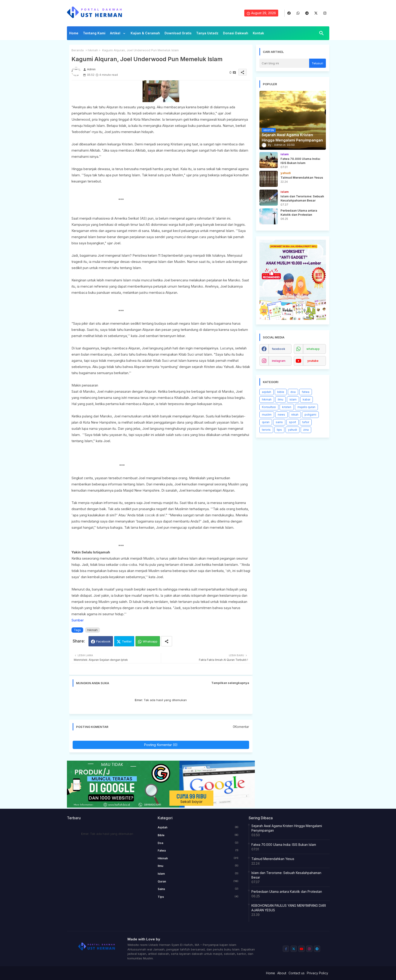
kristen (286, 407)
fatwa (305, 392)
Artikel (115, 33)
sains (279, 422)
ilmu (280, 399)
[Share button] (166, 641)
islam (293, 399)
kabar (306, 399)
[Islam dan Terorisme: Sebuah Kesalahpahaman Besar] (268, 198)
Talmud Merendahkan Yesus (272, 859)
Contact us (297, 973)
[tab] (74, 34)
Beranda (78, 50)
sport (292, 422)
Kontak (258, 33)
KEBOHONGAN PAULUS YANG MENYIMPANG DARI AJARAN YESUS (288, 908)
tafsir (305, 422)
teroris (266, 429)
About (281, 973)
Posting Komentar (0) (161, 745)
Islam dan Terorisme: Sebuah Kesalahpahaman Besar (286, 875)
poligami (310, 414)
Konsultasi (269, 407)
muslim (267, 414)
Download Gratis (178, 33)
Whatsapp (150, 641)
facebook (278, 349)
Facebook (103, 641)
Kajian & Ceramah (145, 33)
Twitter (127, 641)
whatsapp (313, 349)
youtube (313, 360)
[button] (321, 33)
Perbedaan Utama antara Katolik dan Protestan (286, 891)
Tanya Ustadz (207, 33)
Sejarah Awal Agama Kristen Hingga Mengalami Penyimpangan (286, 828)
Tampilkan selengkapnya (230, 683)
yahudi (292, 429)
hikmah (93, 50)
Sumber (78, 620)
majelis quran (306, 407)
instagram (278, 360)
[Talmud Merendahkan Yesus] (268, 179)
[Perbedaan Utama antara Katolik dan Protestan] (268, 216)
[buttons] (289, 13)
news (281, 414)
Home (73, 33)
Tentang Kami (94, 33)
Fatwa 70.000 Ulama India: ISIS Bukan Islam (283, 845)
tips (279, 429)
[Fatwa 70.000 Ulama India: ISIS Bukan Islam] (268, 160)
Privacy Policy (317, 973)
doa (293, 392)
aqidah (266, 392)
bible (280, 392)
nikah (294, 414)
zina (306, 429)
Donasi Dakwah (235, 33)
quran (266, 422)
